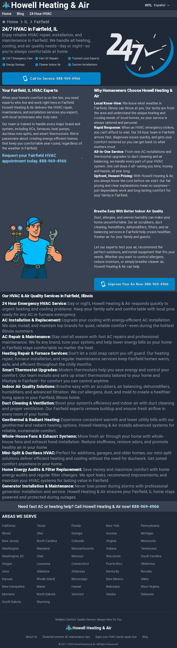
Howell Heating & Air (84, 644)
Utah (40, 556)
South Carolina (151, 556)
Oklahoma (148, 564)
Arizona (111, 533)
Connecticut (80, 564)
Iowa (5, 571)
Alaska (111, 594)
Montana (8, 594)
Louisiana (43, 564)
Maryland (43, 548)
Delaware (147, 594)
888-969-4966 (145, 506)
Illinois (6, 533)
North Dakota (46, 594)
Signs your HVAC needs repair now (116, 636)
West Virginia (150, 586)
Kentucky (112, 571)
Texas (41, 525)
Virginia (111, 541)
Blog (20, 14)
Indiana (111, 548)
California (8, 525)
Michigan (147, 533)
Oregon (7, 564)
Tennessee (149, 548)
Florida (76, 525)
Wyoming (43, 602)
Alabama (43, 571)
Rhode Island (46, 579)
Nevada (146, 571)
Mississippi (79, 579)
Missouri (77, 556)
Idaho (145, 579)
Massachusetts (83, 548)
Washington (10, 548)
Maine (41, 586)
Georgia (77, 533)
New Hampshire (13, 586)
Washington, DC (13, 556)
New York (112, 525)
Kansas (7, 579)
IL (26, 21)
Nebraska (113, 586)
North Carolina (47, 541)
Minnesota (148, 541)
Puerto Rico (114, 564)
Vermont (78, 594)
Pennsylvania (150, 525)
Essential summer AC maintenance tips (66, 636)
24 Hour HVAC (41, 14)
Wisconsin (113, 556)
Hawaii (76, 586)
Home (6, 14)
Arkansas (78, 571)
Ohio (40, 533)
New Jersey (10, 541)
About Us (31, 636)
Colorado (78, 541)
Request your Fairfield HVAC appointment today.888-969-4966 (34, 158)
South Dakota (11, 602)
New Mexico (114, 579)
